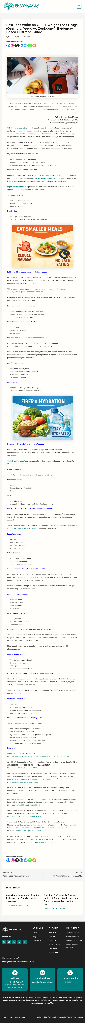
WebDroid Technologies (75, 1017)
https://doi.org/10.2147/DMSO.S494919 (32, 831)
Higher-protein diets (15, 186)
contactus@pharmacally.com (42, 982)
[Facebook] (8, 45)
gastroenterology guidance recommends (32, 297)
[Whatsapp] (30, 45)
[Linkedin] (21, 45)
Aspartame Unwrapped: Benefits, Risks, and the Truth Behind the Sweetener (22, 898)
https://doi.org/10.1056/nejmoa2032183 (22, 768)
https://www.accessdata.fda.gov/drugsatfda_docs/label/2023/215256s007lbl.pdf (38, 756)
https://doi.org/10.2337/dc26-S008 (25, 782)
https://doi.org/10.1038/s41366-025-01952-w (24, 816)
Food (8, 905)
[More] (34, 45)
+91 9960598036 (70, 982)
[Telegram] (26, 45)
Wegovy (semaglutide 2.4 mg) (25, 528)
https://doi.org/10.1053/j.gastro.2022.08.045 (23, 805)
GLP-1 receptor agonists (16, 128)
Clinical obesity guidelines (45, 178)
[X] (17, 45)
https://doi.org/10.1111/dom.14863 (45, 842)
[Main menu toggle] (79, 6)
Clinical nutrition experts (16, 461)
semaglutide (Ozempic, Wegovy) (60, 145)
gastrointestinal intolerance (65, 277)
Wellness (14, 905)
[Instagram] (13, 45)
